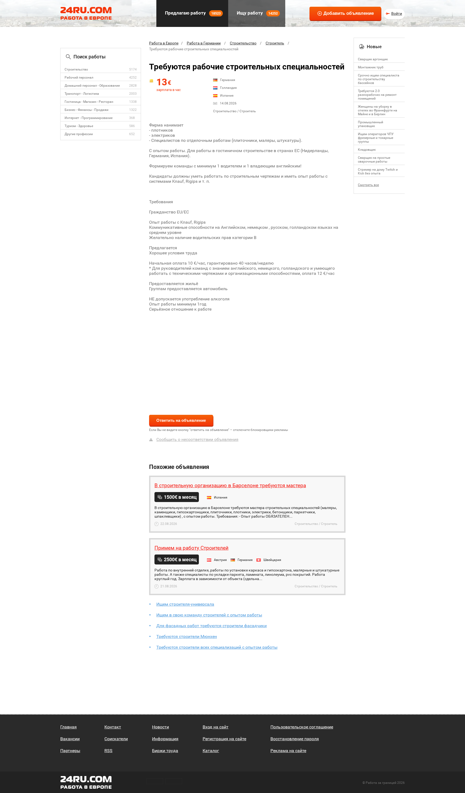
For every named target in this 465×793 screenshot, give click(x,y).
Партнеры (70, 750)
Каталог (211, 750)
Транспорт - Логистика (82, 94)
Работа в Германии (204, 43)
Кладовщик (367, 150)
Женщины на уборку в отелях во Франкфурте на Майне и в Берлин (377, 110)
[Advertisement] (247, 360)
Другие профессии (79, 134)
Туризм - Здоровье (79, 126)
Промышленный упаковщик (370, 124)
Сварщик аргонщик (373, 59)
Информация (165, 738)
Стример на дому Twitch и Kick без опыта (378, 171)
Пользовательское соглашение (301, 726)
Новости (160, 726)
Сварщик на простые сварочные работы (374, 159)
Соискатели (116, 738)
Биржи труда (165, 750)
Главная (68, 726)
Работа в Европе (163, 43)
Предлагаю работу (192, 13)
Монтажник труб (370, 67)
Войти (396, 13)
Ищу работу (257, 13)
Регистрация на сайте (224, 738)
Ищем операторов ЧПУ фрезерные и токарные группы (376, 137)
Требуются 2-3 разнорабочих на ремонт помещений (377, 94)
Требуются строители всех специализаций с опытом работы (216, 647)
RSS (108, 750)
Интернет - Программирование (88, 118)
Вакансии (70, 738)
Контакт (112, 726)
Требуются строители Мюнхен (186, 636)
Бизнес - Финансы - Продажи (86, 110)
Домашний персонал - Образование (92, 85)
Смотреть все (368, 185)
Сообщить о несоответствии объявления (197, 439)
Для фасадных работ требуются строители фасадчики (211, 625)
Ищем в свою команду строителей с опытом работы (209, 614)
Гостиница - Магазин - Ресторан (89, 102)
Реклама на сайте (288, 750)
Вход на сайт (215, 726)
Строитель (275, 43)
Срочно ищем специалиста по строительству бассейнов (378, 79)
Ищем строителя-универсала (185, 604)
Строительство (76, 69)
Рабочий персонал (79, 77)
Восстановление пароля (294, 738)
